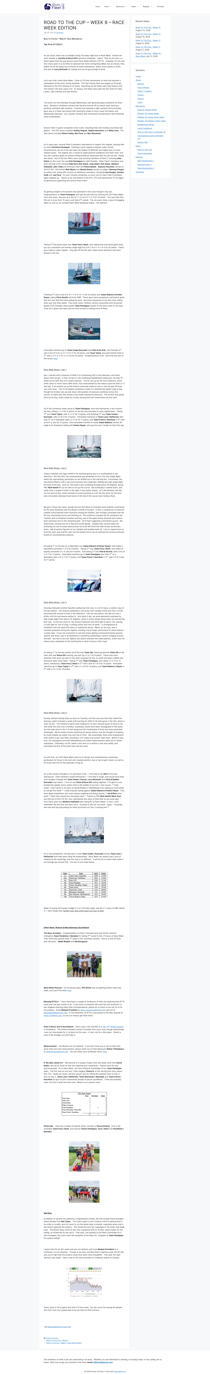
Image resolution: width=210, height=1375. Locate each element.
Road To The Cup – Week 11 (148, 47)
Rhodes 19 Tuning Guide (148, 113)
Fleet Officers (143, 87)
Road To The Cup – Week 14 (148, 27)
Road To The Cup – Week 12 (148, 40)
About (106, 6)
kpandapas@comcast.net (55, 1013)
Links (139, 102)
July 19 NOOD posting (113, 1027)
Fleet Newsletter (144, 153)
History (140, 99)
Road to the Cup (52, 1338)
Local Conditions (144, 128)
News (134, 6)
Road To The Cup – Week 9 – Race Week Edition (63, 1343)
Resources (120, 6)
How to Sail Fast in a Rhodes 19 (151, 132)
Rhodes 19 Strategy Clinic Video (151, 121)
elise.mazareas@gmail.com (93, 1010)
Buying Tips (142, 142)
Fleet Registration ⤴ (145, 168)
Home (97, 6)
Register (146, 6)
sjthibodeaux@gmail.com (57, 1052)
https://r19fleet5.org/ (53, 1015)
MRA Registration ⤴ (145, 161)
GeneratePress (120, 1371)
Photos (140, 95)
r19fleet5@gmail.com (103, 1362)
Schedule (160, 6)
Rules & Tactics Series (147, 110)
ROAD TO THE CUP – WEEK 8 (57, 1340)
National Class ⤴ (144, 164)
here (55, 358)
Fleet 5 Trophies (144, 91)
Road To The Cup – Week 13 (148, 34)
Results (140, 84)
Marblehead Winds (145, 125)
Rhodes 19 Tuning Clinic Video (150, 117)
